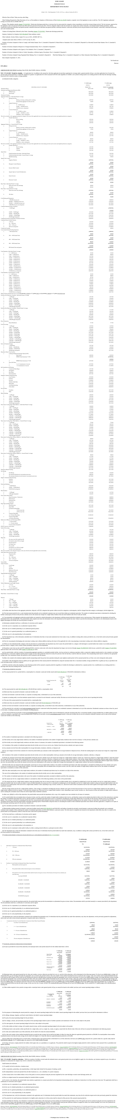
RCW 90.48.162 (61, 672)
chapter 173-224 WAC (24, 24)
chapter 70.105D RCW (82, 648)
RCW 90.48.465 (24, 34)
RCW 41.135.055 (62, 20)
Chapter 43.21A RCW (83, 1051)
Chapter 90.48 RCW (64, 1047)
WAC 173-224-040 (53, 835)
